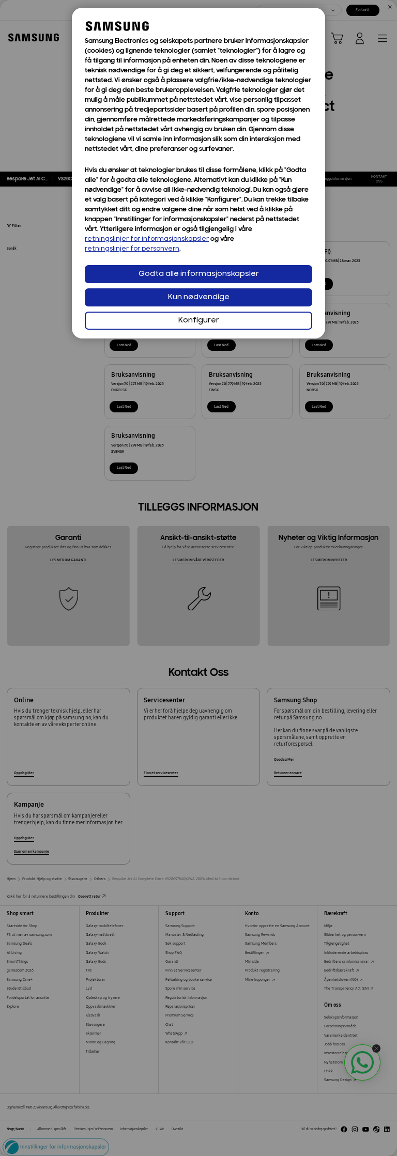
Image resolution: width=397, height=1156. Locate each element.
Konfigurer (198, 321)
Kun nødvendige (199, 297)
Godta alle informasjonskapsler (199, 274)
